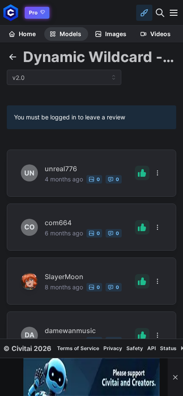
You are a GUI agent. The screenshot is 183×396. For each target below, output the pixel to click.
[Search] (160, 13)
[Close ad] (175, 377)
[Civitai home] (10, 12)
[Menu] (174, 13)
